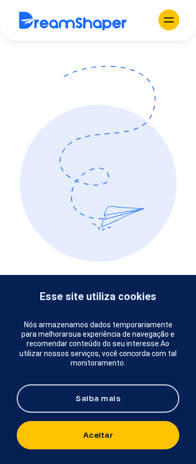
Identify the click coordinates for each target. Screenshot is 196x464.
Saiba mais (98, 398)
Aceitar (98, 435)
